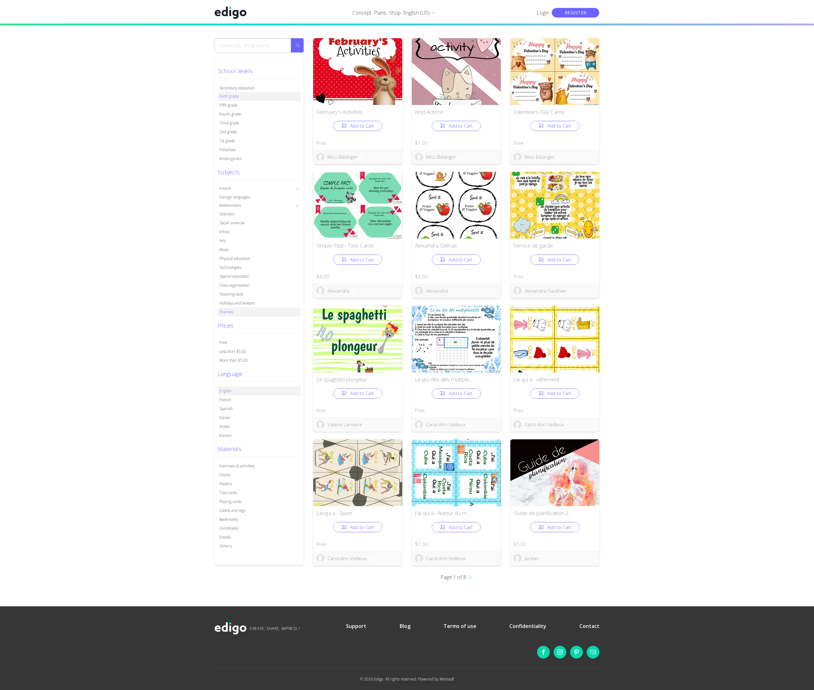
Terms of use (460, 626)
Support (356, 626)
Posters (225, 483)
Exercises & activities (237, 466)
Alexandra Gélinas (436, 245)
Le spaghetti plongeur (341, 379)
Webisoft (446, 679)
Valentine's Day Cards (539, 111)
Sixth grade (229, 96)
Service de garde (533, 245)
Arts (222, 240)
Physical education (234, 258)
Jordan (532, 558)
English (225, 391)
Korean (225, 435)
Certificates (228, 528)
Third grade (229, 123)
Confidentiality (527, 626)
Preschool (227, 149)
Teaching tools (231, 294)
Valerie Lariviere (345, 424)
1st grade (227, 140)
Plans (380, 12)
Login (543, 12)
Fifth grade (228, 105)
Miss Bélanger (343, 157)
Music (224, 249)
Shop (395, 12)
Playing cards (230, 501)
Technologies (230, 267)
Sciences (226, 214)
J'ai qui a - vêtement (536, 379)
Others (225, 546)
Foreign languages (234, 197)
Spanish (226, 408)
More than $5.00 (233, 360)
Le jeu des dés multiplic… (444, 379)
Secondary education (237, 88)
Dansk (224, 417)
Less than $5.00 (232, 351)
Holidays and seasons (237, 303)
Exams (225, 474)
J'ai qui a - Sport (334, 513)
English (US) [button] (416, 12)
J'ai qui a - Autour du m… (442, 513)
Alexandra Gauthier (546, 291)
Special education (234, 276)
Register (576, 13)
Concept (361, 12)
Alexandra (338, 291)
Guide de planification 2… (543, 513)
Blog (405, 626)
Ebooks (225, 537)
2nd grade (228, 132)
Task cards (228, 492)
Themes (226, 312)
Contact (589, 626)
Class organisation (234, 285)
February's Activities (339, 111)
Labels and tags (232, 510)
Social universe (232, 223)
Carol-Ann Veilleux (445, 424)
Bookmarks (228, 519)
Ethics (224, 231)
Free (223, 342)
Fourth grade (230, 114)
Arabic (224, 426)
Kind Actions (429, 111)
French (225, 399)
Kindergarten (230, 158)
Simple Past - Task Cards (345, 245)
